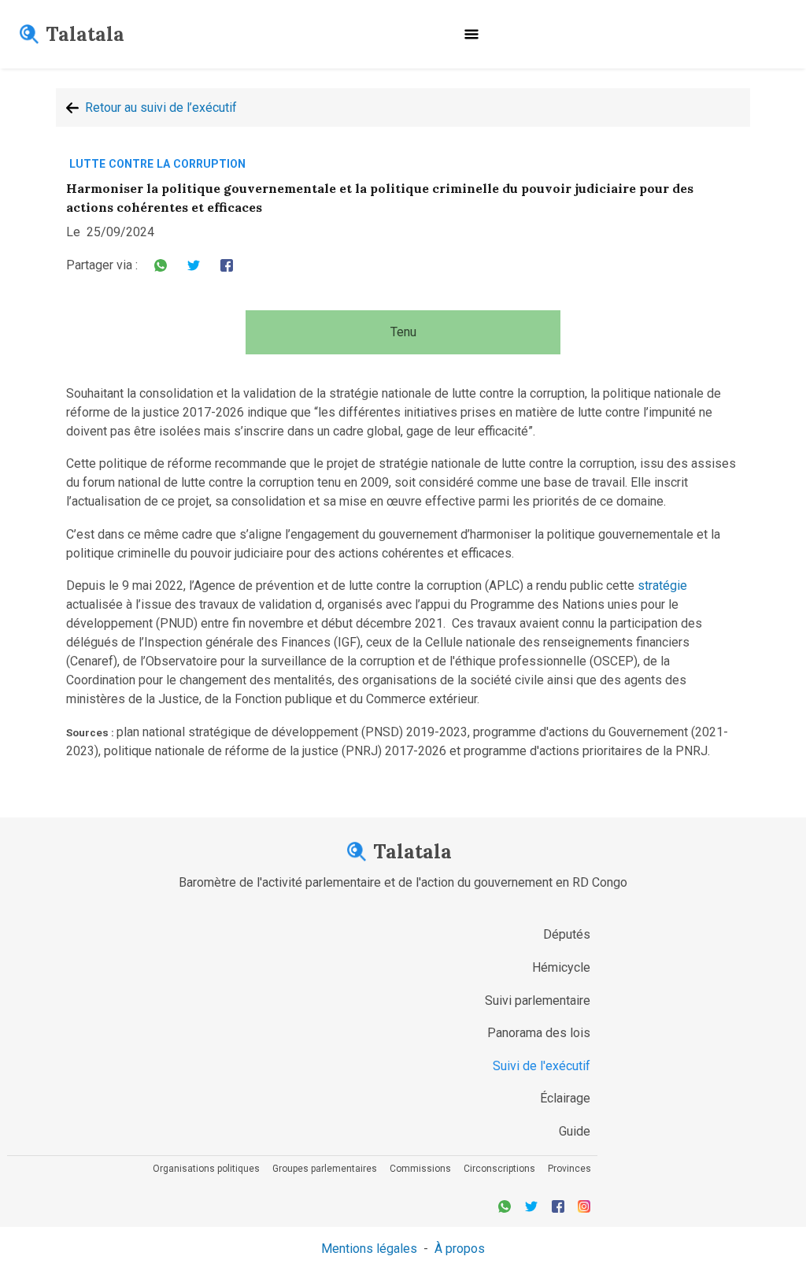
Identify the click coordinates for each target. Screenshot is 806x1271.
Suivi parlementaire (537, 1000)
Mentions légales (369, 1248)
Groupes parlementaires (324, 1168)
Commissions (420, 1168)
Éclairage (565, 1098)
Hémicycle (561, 967)
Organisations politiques (206, 1168)
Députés (566, 934)
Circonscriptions (499, 1168)
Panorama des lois (538, 1032)
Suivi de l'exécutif (541, 1065)
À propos (459, 1248)
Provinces (569, 1168)
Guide (574, 1131)
